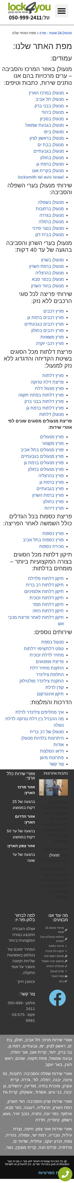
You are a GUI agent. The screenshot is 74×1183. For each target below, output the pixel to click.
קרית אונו (38, 1052)
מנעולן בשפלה (51, 202)
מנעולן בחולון (52, 157)
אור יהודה (19, 1052)
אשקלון (26, 1092)
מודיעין (30, 1086)
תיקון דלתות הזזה (48, 610)
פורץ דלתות (53, 375)
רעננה (29, 1107)
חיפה (28, 1129)
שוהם (20, 1058)
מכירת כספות (51, 546)
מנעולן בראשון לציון (47, 138)
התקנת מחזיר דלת (47, 668)
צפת (68, 1141)
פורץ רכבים (53, 311)
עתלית (36, 1141)
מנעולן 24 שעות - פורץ (55, 32)
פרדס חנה (47, 1147)
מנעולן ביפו (54, 131)
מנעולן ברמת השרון (46, 266)
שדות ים (21, 1141)
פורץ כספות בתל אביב (43, 539)
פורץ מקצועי (53, 443)
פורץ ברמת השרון (48, 495)
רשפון (67, 1120)
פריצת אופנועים (50, 661)
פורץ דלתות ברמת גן (45, 408)
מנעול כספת (52, 642)
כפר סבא (14, 1107)
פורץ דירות (54, 508)
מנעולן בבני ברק (49, 105)
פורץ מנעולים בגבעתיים (42, 456)
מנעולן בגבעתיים (49, 151)
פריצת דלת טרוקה (47, 382)
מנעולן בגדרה (51, 215)
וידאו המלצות (52, 751)
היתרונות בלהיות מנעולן (42, 738)
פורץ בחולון (53, 501)
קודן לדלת (54, 687)
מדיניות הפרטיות (54, 1172)
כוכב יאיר (21, 1113)
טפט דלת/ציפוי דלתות (44, 648)
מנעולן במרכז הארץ (46, 92)
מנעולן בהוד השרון (47, 285)
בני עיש (55, 1092)
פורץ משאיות (52, 337)
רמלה (46, 1079)
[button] (61, 11)
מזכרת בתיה (49, 1086)
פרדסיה (65, 1147)
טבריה (54, 1135)
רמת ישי (39, 1135)
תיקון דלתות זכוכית (47, 597)
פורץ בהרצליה (51, 475)
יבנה (57, 1079)
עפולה (24, 1135)
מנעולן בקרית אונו (48, 170)
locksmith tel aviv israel (41, 177)
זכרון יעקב (53, 1141)
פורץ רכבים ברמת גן (45, 317)
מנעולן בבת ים (51, 144)
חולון (19, 1040)
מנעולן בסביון (52, 118)
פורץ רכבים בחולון (47, 330)
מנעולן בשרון (52, 259)
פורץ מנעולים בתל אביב (42, 449)
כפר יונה (51, 1113)
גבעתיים (30, 1046)
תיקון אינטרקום (50, 693)
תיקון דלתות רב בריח (45, 584)
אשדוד (40, 1092)
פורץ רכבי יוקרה (50, 343)
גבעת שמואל (60, 1058)
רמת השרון (62, 1107)
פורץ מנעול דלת (49, 388)
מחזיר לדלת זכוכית (47, 655)
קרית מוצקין (26, 1147)
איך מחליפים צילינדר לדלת (39, 712)
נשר (9, 1147)
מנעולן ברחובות (50, 208)
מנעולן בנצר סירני (48, 228)
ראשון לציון (56, 1046)
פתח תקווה (37, 1058)
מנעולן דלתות (51, 414)
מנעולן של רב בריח (47, 731)
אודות (58, 744)
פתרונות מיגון (52, 757)
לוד (35, 1079)
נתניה (37, 1113)
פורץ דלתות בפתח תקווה (41, 395)
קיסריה (53, 1120)
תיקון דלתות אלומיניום (44, 591)
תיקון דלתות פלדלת (46, 578)
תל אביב (32, 1040)
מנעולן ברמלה (51, 221)
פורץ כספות (53, 533)
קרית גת (10, 1092)
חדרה (40, 1120)
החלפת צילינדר (50, 674)
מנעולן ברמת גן (50, 164)
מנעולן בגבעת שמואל (44, 125)
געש (6, 1113)
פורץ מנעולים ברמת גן (44, 462)
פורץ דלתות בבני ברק (44, 401)
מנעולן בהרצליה (49, 272)
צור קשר (56, 764)
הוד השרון (16, 1101)
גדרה (26, 1079)
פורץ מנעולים (52, 436)
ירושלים (15, 1086)
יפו (42, 1046)
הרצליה (43, 1107)
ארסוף (66, 1113)
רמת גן (14, 1046)
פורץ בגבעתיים (50, 488)
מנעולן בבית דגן (49, 234)
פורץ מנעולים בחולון (46, 469)
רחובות (16, 1073)
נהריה (11, 1135)
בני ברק (65, 1052)
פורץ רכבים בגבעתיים (44, 324)
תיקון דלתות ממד (48, 604)
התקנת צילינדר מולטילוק (42, 680)
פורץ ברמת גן (51, 482)
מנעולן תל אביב (50, 99)
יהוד (52, 1052)
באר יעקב (53, 1064)
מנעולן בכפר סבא (48, 279)
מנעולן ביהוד (52, 112)
